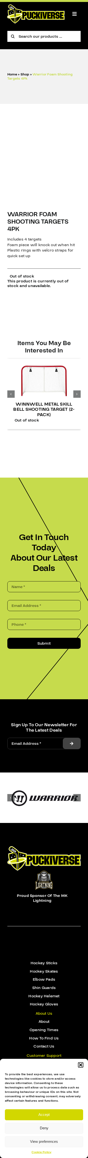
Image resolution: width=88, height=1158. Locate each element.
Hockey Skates (44, 971)
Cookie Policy (41, 1152)
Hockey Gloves (44, 1004)
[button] (80, 1064)
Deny (44, 1128)
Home (12, 74)
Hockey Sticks (44, 962)
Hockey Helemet (43, 995)
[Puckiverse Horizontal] (36, 6)
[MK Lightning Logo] (44, 872)
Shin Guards (44, 987)
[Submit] (71, 743)
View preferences (44, 1141)
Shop (25, 74)
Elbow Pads (44, 979)
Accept (44, 1114)
